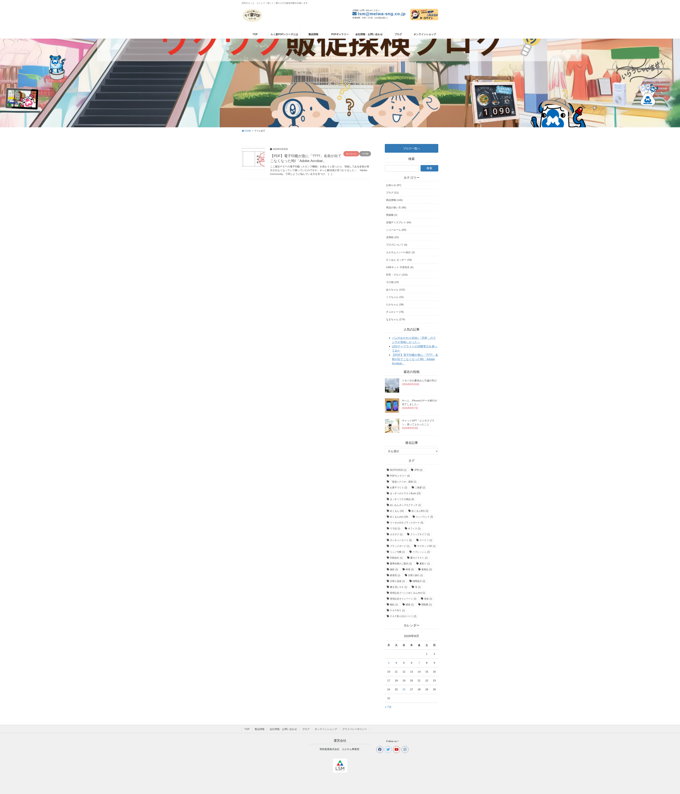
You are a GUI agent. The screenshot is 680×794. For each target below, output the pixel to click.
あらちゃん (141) (395, 289)
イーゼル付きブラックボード (406, 522)
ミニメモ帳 (397, 552)
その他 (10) (392, 282)
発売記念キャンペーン (403, 598)
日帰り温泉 (397, 581)
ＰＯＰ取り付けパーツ (403, 616)
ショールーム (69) (396, 229)
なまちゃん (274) (395, 319)
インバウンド (424, 516)
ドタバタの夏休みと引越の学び (419, 380)
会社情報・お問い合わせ (283, 729)
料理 (410, 569)
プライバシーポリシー (354, 729)
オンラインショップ (326, 729)
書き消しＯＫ (398, 587)
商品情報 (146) (394, 200)
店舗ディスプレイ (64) (398, 222)
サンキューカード (401, 540)
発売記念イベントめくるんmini (407, 593)
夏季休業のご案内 (401, 563)
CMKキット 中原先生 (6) (399, 267)
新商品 (426, 569)
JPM (418, 470)
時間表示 (419, 581)
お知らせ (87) (393, 185)
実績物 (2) (391, 214)
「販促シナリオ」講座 (403, 481)
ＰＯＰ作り (397, 610)
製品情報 (260, 729)
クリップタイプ (420, 534)
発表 (428, 598)
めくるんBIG (420, 511)
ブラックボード (399, 546)
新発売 (395, 575)
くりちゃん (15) (395, 297)
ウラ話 (395, 528)
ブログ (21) (392, 192)
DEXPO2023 (398, 470)
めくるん (397, 511)
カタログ (396, 534)
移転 (394, 604)
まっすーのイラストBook (405, 493)
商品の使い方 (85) (396, 207)
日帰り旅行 (415, 575)
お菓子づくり (398, 487)
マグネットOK (426, 546)
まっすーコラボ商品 (402, 499)
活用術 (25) (392, 237)
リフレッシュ (421, 552)
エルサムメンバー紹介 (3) (400, 252)
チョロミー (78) (395, 311)
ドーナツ (426, 540)
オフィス (414, 528)
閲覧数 (426, 604)
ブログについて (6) (396, 244)
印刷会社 (396, 557)
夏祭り (425, 563)
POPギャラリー (400, 475)
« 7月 (388, 707)
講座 (410, 604)
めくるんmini (399, 516)
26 (404, 689)
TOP (247, 729)
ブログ (306, 729)
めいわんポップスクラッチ (405, 505)
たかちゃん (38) (395, 304)
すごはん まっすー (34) (399, 259)
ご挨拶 (420, 487)
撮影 (394, 569)
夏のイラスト (418, 557)
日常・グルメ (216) (397, 274)
